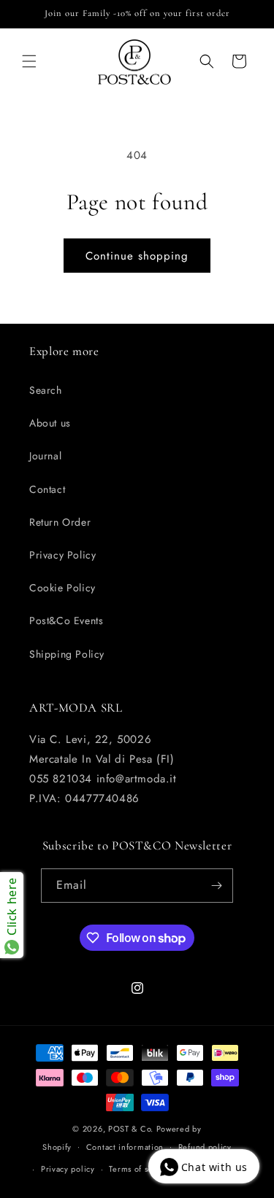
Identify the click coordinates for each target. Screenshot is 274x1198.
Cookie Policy (62, 587)
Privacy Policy (62, 555)
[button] (29, 61)
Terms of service (140, 1169)
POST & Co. (130, 1129)
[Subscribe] (216, 885)
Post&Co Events (66, 620)
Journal (45, 455)
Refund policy (205, 1147)
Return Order (60, 522)
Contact (47, 489)
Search (45, 390)
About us (50, 423)
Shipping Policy (66, 654)
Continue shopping (137, 256)
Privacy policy (68, 1169)
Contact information (125, 1147)
